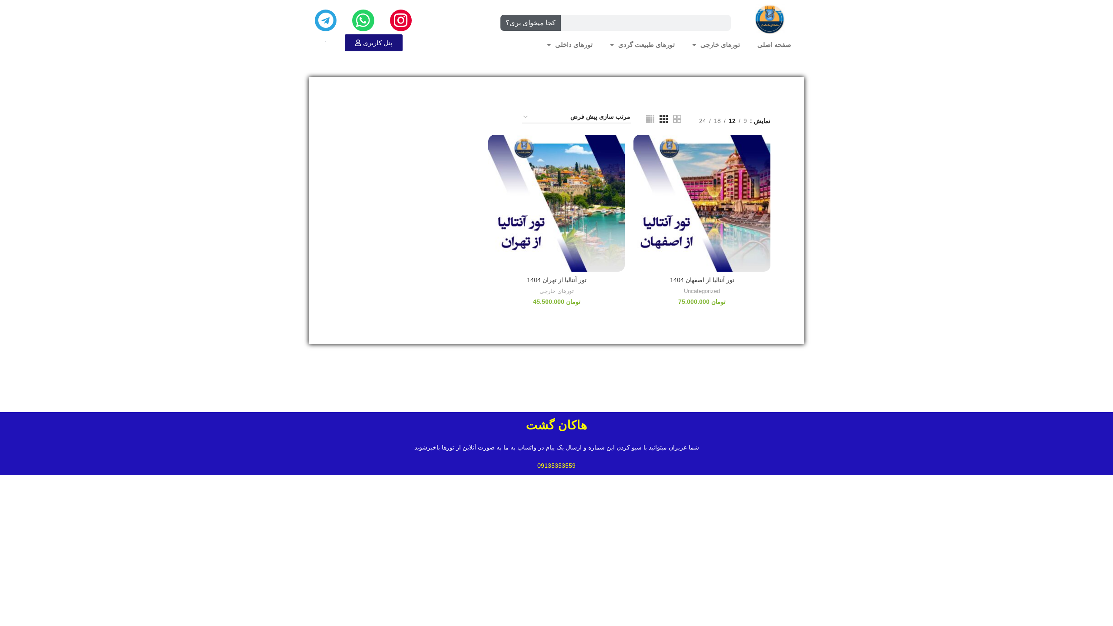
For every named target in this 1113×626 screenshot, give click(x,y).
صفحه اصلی (774, 45)
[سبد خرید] (325, 41)
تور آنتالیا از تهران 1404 (556, 279)
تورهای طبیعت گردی (646, 45)
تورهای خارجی (720, 45)
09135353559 (556, 465)
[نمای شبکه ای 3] (664, 119)
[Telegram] (326, 20)
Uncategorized (702, 291)
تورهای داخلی (574, 45)
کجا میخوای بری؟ (531, 23)
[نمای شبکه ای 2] (677, 119)
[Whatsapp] (363, 20)
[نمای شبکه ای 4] (650, 119)
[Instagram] (401, 20)
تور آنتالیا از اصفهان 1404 (702, 279)
